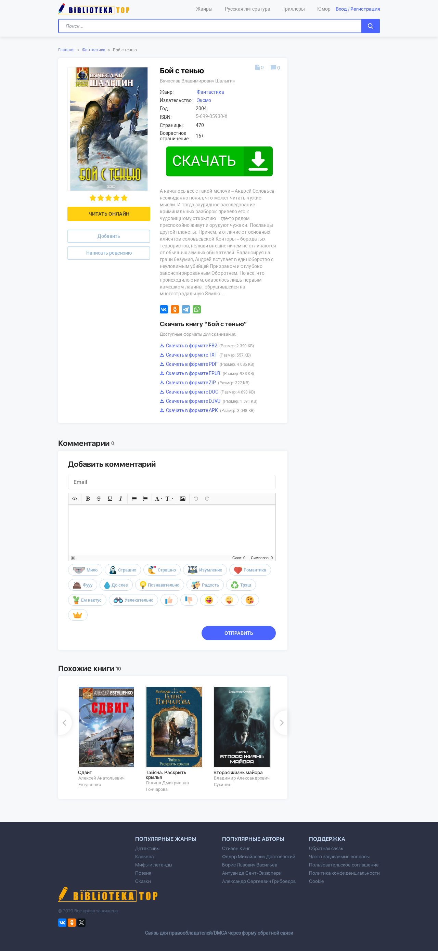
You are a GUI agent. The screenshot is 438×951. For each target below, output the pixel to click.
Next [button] (280, 722)
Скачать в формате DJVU (211, 401)
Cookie (316, 881)
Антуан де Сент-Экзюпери (252, 873)
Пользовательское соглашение (344, 865)
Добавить (109, 236)
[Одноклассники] (175, 309)
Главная (66, 50)
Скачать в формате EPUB (209, 373)
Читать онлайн (109, 214)
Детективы (147, 848)
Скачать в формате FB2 (209, 345)
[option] (107, 736)
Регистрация (365, 9)
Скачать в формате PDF (209, 364)
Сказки (143, 881)
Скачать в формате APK (210, 410)
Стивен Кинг (236, 848)
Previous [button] (65, 722)
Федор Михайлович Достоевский (258, 856)
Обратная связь (326, 848)
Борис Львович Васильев (249, 865)
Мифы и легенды (153, 865)
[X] (81, 922)
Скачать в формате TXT (207, 355)
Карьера (144, 856)
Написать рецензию (109, 253)
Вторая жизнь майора (238, 772)
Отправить (238, 633)
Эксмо (204, 100)
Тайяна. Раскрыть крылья (166, 775)
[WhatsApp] (197, 309)
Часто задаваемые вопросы (339, 856)
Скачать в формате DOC (210, 392)
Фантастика (93, 50)
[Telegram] (186, 309)
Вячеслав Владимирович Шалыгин (197, 80)
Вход (341, 9)
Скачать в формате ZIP (207, 382)
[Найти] (370, 26)
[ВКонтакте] (164, 309)
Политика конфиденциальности (344, 873)
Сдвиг (85, 772)
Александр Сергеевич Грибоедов (259, 881)
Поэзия (143, 873)
